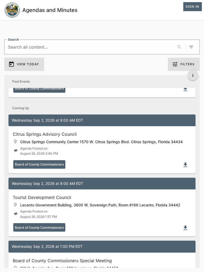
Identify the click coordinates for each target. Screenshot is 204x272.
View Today (28, 64)
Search (13, 39)
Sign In (192, 6)
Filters (187, 64)
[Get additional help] (193, 75)
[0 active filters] (191, 47)
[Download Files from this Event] (185, 89)
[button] (102, 143)
